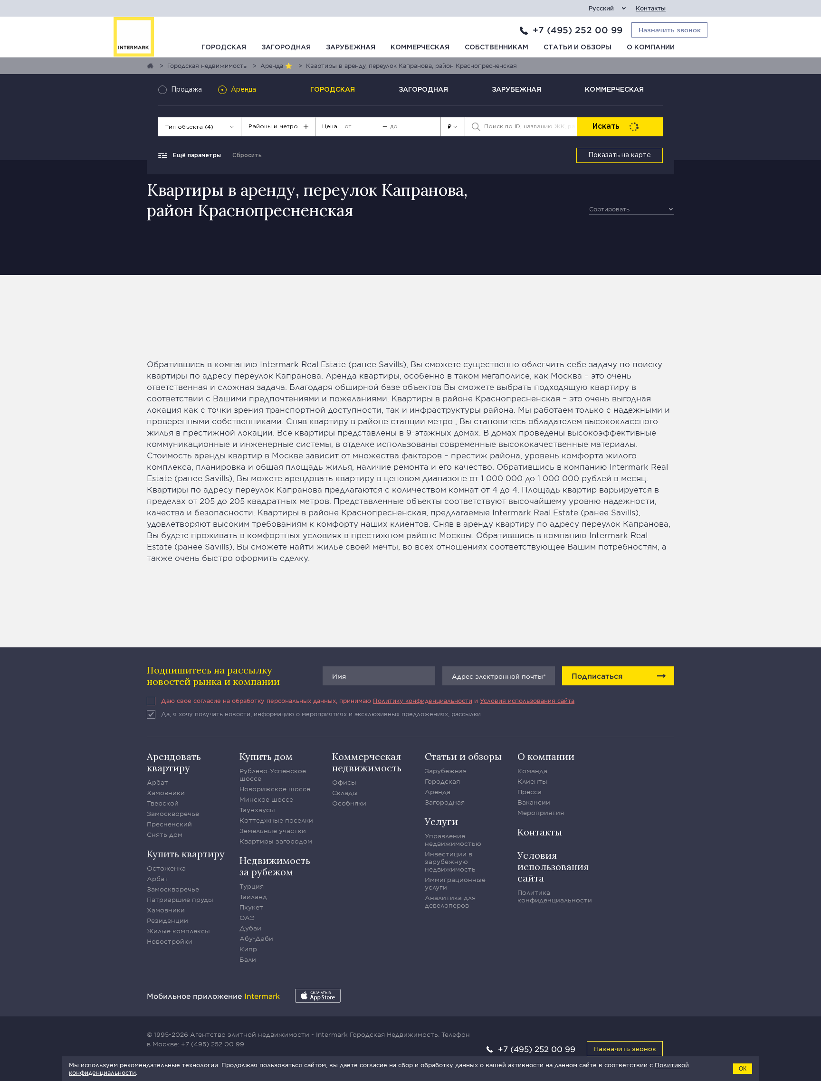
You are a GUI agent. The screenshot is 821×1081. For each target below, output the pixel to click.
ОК (742, 1068)
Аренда (437, 792)
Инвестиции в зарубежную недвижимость (450, 861)
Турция (251, 886)
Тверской (163, 803)
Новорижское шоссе (274, 789)
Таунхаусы (257, 810)
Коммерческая (420, 47)
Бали (247, 959)
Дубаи (250, 928)
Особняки (349, 803)
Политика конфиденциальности (554, 896)
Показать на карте (619, 155)
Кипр (248, 949)
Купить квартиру (186, 854)
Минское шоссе (266, 799)
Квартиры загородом (275, 841)
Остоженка (166, 868)
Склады (345, 793)
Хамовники (166, 793)
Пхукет (251, 907)
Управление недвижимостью (453, 839)
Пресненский (169, 824)
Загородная (286, 47)
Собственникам (496, 47)
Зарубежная (350, 47)
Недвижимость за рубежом (274, 866)
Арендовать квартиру (174, 762)
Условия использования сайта (527, 700)
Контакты (651, 8)
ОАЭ (247, 917)
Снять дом (164, 834)
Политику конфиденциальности (422, 700)
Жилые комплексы (178, 931)
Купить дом (266, 756)
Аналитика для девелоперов (450, 901)
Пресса (529, 792)
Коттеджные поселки (276, 820)
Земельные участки (272, 830)
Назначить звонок (625, 1048)
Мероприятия (540, 812)
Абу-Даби (256, 938)
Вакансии (533, 802)
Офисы (344, 782)
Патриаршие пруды (180, 899)
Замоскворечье (173, 813)
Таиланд (253, 897)
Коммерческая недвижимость (366, 762)
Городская (223, 47)
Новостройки (169, 941)
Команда (532, 771)
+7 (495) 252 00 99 (577, 30)
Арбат (157, 782)
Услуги (441, 821)
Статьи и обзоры (577, 47)
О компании (651, 47)
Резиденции (167, 920)
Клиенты (532, 781)
